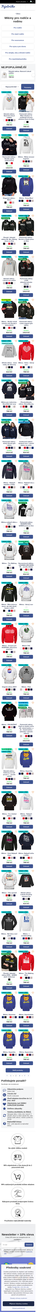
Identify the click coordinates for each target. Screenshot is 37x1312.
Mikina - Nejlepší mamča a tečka (26, 815)
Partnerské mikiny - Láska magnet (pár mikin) (26, 323)
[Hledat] (22, 7)
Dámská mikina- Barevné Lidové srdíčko (20, 72)
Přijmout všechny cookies (18, 1304)
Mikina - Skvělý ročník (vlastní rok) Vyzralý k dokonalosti (9, 323)
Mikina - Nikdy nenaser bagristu (26, 158)
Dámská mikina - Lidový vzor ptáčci (9, 279)
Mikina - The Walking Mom (26, 974)
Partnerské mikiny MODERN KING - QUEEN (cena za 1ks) (26, 524)
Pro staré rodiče (18, 34)
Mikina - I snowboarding (26, 934)
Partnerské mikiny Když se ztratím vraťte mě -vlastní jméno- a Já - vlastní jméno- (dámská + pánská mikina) (26, 729)
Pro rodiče (18, 28)
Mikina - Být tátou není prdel (9, 934)
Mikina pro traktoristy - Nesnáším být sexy (9, 403)
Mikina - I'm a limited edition (9, 815)
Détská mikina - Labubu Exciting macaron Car (26, 894)
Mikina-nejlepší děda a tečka (9, 523)
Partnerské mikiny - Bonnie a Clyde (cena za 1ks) (26, 239)
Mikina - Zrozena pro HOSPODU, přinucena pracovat (9, 647)
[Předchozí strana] (7, 1075)
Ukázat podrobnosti (18, 1308)
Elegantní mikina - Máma (9, 199)
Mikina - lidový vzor (26, 604)
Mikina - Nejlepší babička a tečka (9, 483)
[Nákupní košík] (27, 7)
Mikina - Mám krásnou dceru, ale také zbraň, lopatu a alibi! (9, 606)
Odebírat (29, 1244)
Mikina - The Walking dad (9, 564)
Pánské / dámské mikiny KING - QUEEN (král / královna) (9, 975)
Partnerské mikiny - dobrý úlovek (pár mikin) (9, 443)
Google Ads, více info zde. (20, 1287)
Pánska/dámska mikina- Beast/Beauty (26, 403)
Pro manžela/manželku (18, 59)
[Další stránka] (28, 1075)
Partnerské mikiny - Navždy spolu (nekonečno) (9, 158)
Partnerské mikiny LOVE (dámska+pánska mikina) (26, 281)
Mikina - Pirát (26, 687)
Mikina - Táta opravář (9, 893)
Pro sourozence (18, 40)
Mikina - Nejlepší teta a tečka (26, 483)
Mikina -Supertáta (26, 771)
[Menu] (33, 7)
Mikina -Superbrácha (26, 1014)
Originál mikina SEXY (9, 687)
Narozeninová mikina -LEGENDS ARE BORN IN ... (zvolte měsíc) (26, 565)
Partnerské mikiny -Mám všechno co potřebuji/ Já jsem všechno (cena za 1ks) (26, 116)
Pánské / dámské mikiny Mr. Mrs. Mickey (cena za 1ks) (9, 239)
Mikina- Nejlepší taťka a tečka (26, 854)
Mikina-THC (26, 645)
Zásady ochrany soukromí (18, 1298)
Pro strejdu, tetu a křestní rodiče (17, 53)
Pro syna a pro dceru (18, 46)
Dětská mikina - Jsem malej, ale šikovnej (9, 363)
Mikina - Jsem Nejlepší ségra (9, 854)
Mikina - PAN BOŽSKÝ (9, 724)
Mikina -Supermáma (26, 1052)
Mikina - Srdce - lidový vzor (26, 363)
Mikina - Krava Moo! (26, 198)
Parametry (27, 87)
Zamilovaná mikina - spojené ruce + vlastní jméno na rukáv (26, 443)
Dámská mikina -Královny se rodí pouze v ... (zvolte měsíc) (9, 773)
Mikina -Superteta (9, 1014)
